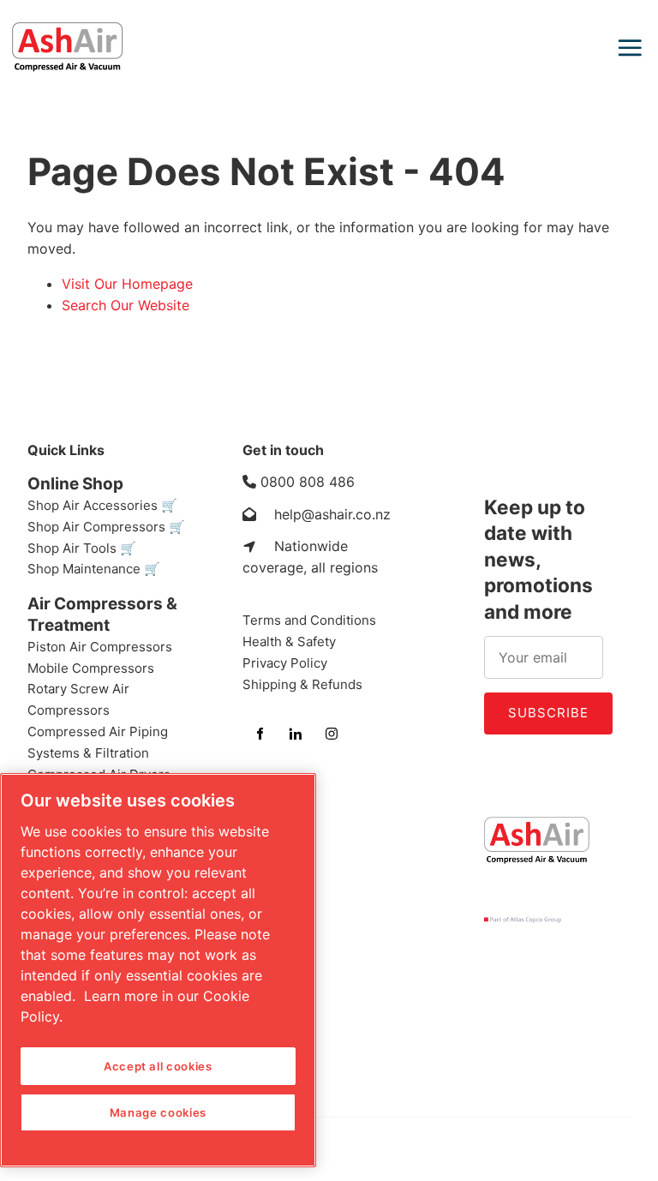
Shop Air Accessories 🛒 (102, 505)
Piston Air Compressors (99, 646)
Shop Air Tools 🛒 (81, 548)
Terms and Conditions (309, 620)
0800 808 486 (307, 481)
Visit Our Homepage (127, 283)
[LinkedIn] (295, 733)
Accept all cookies (158, 1066)
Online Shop (75, 484)
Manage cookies (158, 1112)
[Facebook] (259, 733)
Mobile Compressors (90, 668)
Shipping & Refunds (302, 684)
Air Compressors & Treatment (102, 614)
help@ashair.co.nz (332, 514)
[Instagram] (331, 733)
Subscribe (548, 712)
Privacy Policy (284, 663)
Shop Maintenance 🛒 (93, 569)
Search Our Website (125, 305)
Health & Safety (289, 641)
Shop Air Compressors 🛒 (106, 527)
